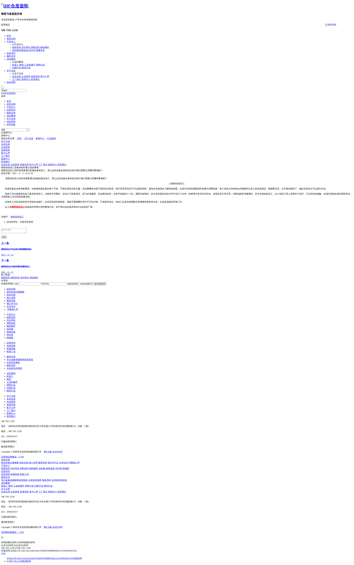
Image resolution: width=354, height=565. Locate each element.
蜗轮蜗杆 (44, 47)
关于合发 (11, 70)
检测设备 (11, 348)
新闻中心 (26, 79)
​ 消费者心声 (12, 309)
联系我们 (35, 79)
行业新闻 (51, 138)
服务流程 (11, 300)
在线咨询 (77, 558)
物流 (21, 65)
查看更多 (40, 50)
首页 (9, 36)
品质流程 (11, 346)
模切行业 (26, 68)
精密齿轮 (17, 47)
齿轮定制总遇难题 (15, 292)
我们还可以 (12, 303)
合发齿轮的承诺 (14, 368)
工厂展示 (17, 79)
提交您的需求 (99, 284)
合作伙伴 (11, 306)
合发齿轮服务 (13, 362)
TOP (3, 553)
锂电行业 (40, 65)
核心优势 (11, 298)
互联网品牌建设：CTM (12, 457)
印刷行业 (17, 68)
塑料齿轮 (35, 47)
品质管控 (11, 53)
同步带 (32, 50)
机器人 (15, 65)
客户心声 (44, 76)
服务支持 (11, 56)
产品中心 (11, 41)
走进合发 (17, 76)
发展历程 (35, 76)
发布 (4, 237)
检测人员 (11, 351)
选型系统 (11, 124)
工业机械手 (30, 65)
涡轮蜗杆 (33, 277)
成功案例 (11, 59)
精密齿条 (24, 50)
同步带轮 (26, 47)
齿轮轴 (15, 50)
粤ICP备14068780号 (53, 452)
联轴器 (10, 338)
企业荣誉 (26, 76)
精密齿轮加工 (17, 217)
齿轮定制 (11, 39)
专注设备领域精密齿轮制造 (20, 359)
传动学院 (11, 82)
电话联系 (26, 561)
